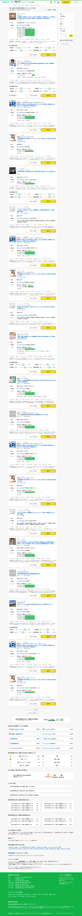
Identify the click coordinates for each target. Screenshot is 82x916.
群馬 (30, 877)
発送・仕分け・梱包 (49, 738)
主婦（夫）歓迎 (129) (21, 855)
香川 (29, 886)
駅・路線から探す (20, 894)
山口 (25, 886)
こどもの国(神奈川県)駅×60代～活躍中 (27, 847)
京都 (21, 880)
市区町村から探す (11, 894)
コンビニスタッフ (15, 748)
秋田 (26, 882)
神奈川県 (18, 25)
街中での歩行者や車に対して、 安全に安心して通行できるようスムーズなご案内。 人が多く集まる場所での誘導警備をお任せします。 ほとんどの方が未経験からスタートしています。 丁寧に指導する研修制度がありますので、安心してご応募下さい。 (32, 126)
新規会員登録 (66, 2)
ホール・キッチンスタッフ (50, 748)
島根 (18, 886)
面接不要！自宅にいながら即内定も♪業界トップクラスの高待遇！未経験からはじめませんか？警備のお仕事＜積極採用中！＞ (36, 104)
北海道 (16, 882)
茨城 (26, 877)
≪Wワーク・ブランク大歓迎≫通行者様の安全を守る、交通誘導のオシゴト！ (35, 604)
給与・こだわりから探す (43, 894)
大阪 (16, 880)
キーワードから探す (12, 896)
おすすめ (50, 9)
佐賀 (18, 887)
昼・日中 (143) (29, 855)
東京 (16, 877)
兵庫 (18, 880)
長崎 (21, 887)
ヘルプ (47, 2)
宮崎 (27, 887)
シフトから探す (34, 894)
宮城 (24, 882)
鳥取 (16, 886)
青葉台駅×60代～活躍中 (55, 848)
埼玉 (21, 877)
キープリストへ (66, 44)
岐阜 (23, 879)
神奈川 (19, 877)
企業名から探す (52, 894)
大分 (25, 887)
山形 (28, 882)
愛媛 (31, 886)
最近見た (51, 2)
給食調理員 (13, 743)
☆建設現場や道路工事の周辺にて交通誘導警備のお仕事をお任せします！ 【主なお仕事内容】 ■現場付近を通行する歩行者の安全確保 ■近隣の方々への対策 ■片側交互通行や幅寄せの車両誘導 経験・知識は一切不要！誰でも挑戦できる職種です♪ (32, 592)
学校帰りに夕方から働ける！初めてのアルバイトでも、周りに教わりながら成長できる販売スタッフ (36, 307)
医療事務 (13, 738)
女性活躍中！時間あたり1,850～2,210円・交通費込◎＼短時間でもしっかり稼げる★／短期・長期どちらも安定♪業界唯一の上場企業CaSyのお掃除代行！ (36, 17)
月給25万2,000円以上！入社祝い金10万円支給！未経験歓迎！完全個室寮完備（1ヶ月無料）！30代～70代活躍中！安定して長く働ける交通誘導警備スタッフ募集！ (36, 542)
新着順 (54, 9)
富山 (18, 884)
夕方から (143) (37, 855)
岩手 (21, 882)
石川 (21, 884)
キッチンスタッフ (48, 734)
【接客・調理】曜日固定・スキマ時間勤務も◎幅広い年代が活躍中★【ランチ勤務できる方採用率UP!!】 (36, 337)
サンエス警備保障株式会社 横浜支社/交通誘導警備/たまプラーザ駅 (32, 414)
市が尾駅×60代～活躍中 (28, 848)
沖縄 (32, 887)
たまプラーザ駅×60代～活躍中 (54, 847)
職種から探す (27, 894)
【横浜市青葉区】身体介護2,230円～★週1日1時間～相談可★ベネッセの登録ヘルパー (36, 172)
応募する (48, 54)
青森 (19, 882)
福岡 (16, 887)
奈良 (25, 880)
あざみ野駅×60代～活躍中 (41, 847)
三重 (21, 879)
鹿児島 (29, 887)
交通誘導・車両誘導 (15, 734)
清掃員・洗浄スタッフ (16, 729)
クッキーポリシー (32, 913)
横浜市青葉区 (22, 25)
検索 (71, 35)
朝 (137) (42, 855)
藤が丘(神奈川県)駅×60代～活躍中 (41, 848)
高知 (34, 886)
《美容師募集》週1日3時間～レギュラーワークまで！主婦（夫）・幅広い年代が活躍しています (36, 139)
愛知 (16, 879)
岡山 (21, 886)
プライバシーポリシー (24, 913)
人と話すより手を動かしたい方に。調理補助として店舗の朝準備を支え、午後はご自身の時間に (36, 210)
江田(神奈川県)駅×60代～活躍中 (15, 848)
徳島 (27, 886)
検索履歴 (58, 2)
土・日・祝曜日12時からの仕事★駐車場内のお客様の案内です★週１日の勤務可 (35, 63)
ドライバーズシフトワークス (65, 877)
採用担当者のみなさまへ (48, 913)
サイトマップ (39, 913)
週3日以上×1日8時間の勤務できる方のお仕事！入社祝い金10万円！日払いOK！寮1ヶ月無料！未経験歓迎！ (36, 381)
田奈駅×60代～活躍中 (65, 848)
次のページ (36, 709)
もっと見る (19, 36)
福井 (23, 884)
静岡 (18, 879)
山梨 (25, 884)
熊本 (23, 887)
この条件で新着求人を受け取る (67, 40)
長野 (27, 884)
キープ (55, 2)
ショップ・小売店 (48, 743)
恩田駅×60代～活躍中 (13, 847)
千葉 (24, 877)
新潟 (16, 884)
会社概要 (10, 913)
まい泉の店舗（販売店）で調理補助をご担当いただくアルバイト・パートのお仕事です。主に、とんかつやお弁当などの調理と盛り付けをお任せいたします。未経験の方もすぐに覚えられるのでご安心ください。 (32, 529)
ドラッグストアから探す (30, 896)
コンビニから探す (20, 896)
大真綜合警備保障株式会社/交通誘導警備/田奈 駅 (28, 573)
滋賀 (23, 880)
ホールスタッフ (48, 729)
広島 (23, 886)
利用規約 (17, 913)
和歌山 (27, 880)
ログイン (76, 2)
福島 (30, 882)
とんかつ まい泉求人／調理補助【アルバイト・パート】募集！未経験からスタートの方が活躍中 (36, 513)
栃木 (28, 877)
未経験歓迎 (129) (12, 855)
